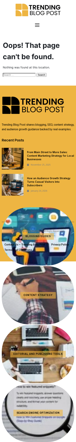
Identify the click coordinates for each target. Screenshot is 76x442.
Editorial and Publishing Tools (38, 354)
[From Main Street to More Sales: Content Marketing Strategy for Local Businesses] (13, 159)
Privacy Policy (60, 244)
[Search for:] (19, 74)
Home (5, 239)
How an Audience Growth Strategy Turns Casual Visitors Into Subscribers (48, 182)
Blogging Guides (38, 236)
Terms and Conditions (18, 249)
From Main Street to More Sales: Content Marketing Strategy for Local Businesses (50, 156)
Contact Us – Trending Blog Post (24, 244)
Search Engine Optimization (38, 412)
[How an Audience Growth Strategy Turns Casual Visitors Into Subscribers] (13, 185)
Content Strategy (38, 295)
